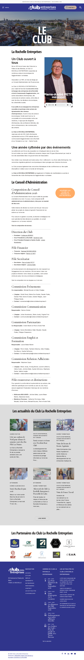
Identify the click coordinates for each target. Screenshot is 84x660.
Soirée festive (15, 434)
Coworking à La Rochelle (20, 657)
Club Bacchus (30, 593)
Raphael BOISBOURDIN (28, 251)
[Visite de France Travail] (65, 473)
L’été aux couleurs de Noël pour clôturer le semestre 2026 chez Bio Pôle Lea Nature (67, 582)
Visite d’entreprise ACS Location (52, 596)
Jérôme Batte (31, 265)
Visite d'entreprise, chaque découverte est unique (40, 435)
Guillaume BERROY (27, 235)
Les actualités (30, 590)
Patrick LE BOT (31, 253)
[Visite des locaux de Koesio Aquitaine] (65, 425)
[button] (80, 7)
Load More (42, 518)
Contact (28, 588)
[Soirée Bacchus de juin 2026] (18, 473)
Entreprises (29, 583)
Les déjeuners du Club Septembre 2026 (53, 607)
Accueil (28, 573)
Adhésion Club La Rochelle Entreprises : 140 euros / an (42, 1)
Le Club (28, 575)
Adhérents (29, 580)
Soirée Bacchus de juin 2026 (66, 600)
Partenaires (29, 585)
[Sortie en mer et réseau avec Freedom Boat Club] (42, 425)
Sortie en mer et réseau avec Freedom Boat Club (67, 590)
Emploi (27, 578)
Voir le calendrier (47, 641)
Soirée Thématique (63, 434)
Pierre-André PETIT (28, 262)
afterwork (14, 482)
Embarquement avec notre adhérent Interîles (54, 618)
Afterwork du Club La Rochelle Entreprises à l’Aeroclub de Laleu (68, 605)
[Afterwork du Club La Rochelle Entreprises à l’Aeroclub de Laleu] (42, 473)
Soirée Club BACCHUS (17, 485)
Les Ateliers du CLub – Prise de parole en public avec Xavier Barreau (52, 631)
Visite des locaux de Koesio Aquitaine (67, 595)
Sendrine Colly (38, 238)
